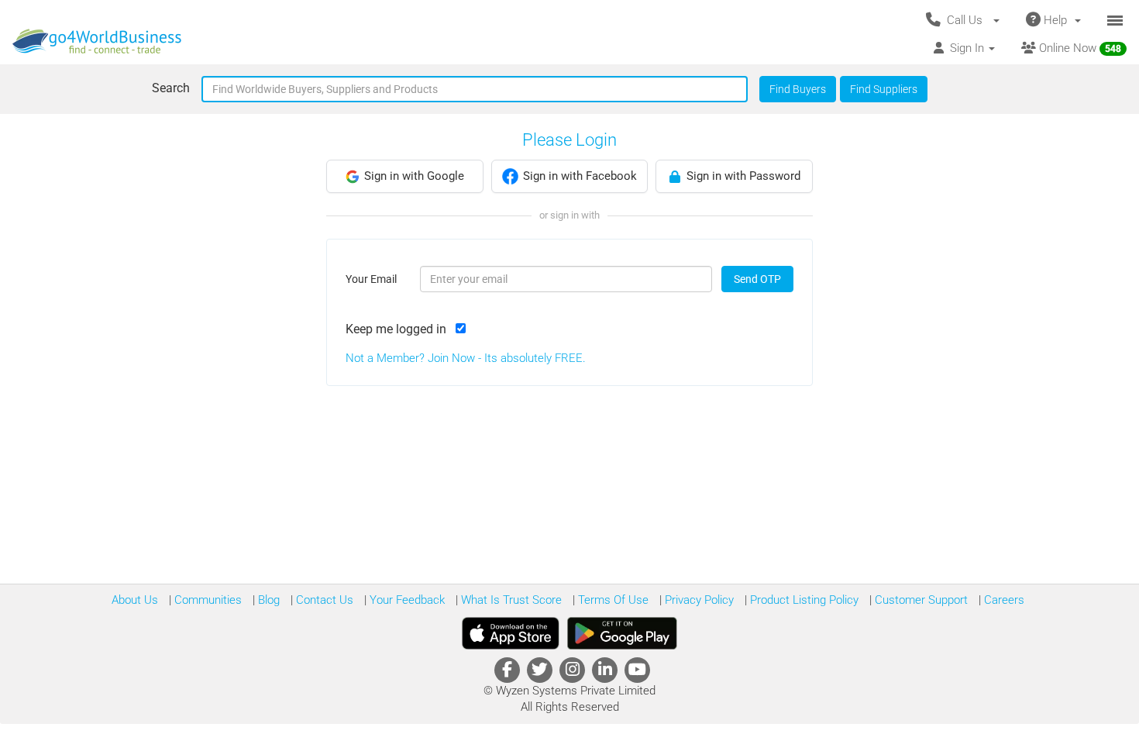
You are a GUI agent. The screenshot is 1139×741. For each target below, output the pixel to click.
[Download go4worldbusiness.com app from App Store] (510, 633)
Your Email (371, 279)
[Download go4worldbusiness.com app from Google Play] (622, 633)
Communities (206, 600)
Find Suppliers (883, 89)
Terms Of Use (612, 600)
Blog (267, 600)
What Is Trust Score (510, 600)
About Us (135, 600)
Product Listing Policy (803, 600)
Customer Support (920, 600)
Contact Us (323, 600)
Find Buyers (797, 89)
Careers (1002, 600)
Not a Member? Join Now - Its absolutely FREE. (466, 358)
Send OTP (757, 279)
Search (171, 88)
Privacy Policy (698, 600)
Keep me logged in (399, 329)
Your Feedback (405, 600)
